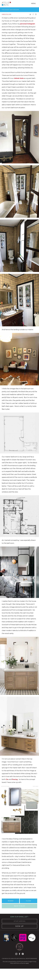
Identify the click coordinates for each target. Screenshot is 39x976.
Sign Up (19, 926)
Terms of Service (20, 963)
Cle (7, 779)
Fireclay (15, 779)
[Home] (6, 4)
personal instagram (27, 24)
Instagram (16, 954)
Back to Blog (19, 906)
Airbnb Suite (19, 78)
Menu (33, 3)
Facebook (19, 954)
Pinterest (23, 954)
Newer (10, 901)
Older (28, 901)
